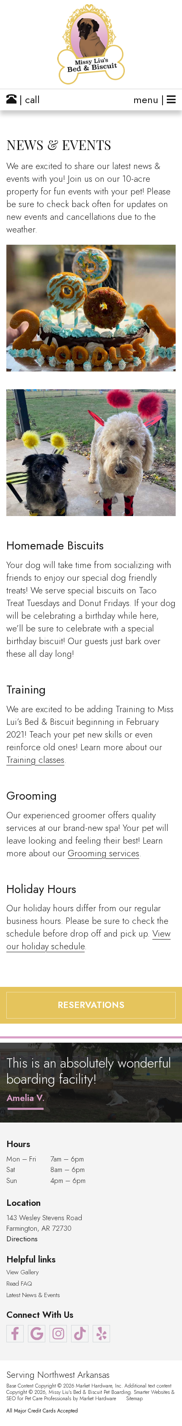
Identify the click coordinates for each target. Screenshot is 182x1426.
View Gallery (22, 1272)
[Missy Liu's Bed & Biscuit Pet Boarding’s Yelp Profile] (101, 1333)
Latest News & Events (33, 1295)
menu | (150, 99)
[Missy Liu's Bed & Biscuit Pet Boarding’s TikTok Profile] (79, 1333)
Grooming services (103, 853)
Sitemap (134, 1398)
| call (28, 99)
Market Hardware (98, 1398)
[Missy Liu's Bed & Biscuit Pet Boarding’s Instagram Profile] (58, 1333)
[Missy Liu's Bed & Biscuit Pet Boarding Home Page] (91, 44)
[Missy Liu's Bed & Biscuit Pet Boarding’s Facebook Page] (15, 1333)
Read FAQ (19, 1284)
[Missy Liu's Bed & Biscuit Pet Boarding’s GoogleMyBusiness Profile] (36, 1333)
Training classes (35, 760)
